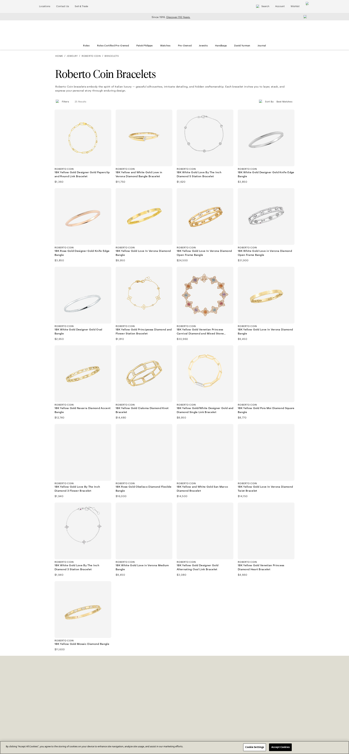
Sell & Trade (81, 6)
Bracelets (112, 56)
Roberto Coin (91, 56)
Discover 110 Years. (178, 17)
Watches (165, 45)
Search (265, 6)
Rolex (86, 45)
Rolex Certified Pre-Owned (113, 45)
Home (59, 56)
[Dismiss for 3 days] (304, 16)
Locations (44, 6)
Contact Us (62, 6)
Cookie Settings (254, 747)
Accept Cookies (280, 747)
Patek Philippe (144, 45)
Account (280, 6)
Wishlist (295, 6)
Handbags (221, 45)
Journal (262, 45)
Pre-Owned (185, 45)
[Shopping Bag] (307, 6)
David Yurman (242, 45)
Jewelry (203, 45)
